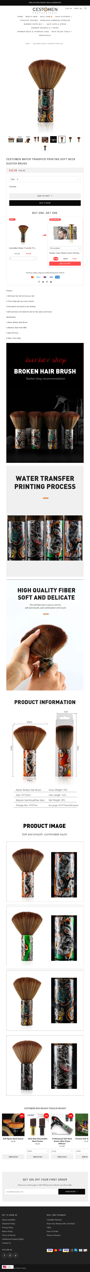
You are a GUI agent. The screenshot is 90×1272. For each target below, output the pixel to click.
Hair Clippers (62, 16)
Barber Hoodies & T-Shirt (45, 28)
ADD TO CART (65, 263)
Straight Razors (29, 20)
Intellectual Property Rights (13, 1239)
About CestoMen (8, 1220)
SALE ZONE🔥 (46, 16)
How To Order (52, 1231)
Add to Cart (13, 1157)
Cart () (78, 8)
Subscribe (70, 1192)
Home (20, 16)
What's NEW (32, 16)
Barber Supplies (33, 24)
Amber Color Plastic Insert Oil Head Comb (67, 253)
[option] (45, 90)
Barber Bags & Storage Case (33, 31)
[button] (11, 139)
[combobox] (23, 258)
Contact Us (6, 1243)
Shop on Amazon (53, 1235)
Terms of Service (8, 1235)
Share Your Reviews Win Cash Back (61, 1223)
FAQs (49, 1227)
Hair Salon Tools (60, 31)
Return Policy (7, 1231)
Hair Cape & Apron (56, 24)
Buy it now (45, 203)
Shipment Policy (8, 1223)
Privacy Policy (7, 1227)
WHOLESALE (45, 35)
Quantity (12, 186)
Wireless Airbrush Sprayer (55, 20)
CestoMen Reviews (54, 1220)
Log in (68, 8)
